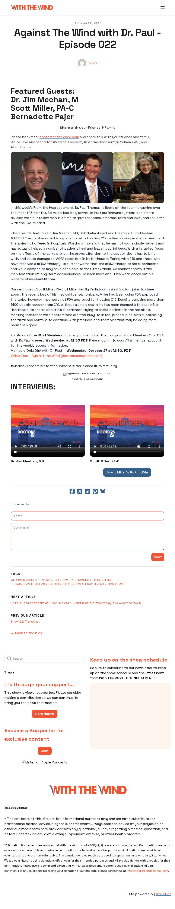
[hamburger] (162, 7)
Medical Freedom (55, 580)
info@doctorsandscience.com (147, 871)
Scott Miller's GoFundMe (127, 472)
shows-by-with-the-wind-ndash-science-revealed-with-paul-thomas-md (67, 584)
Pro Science (103, 580)
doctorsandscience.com (59, 137)
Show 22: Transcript (25, 621)
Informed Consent (25, 580)
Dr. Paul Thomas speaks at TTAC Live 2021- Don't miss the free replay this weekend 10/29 (76, 603)
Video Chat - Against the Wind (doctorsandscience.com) (57, 355)
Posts (92, 63)
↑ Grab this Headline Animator (87, 378)
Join (44, 751)
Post (158, 557)
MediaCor (163, 894)
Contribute (44, 714)
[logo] (31, 7)
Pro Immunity (81, 580)
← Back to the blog (26, 633)
